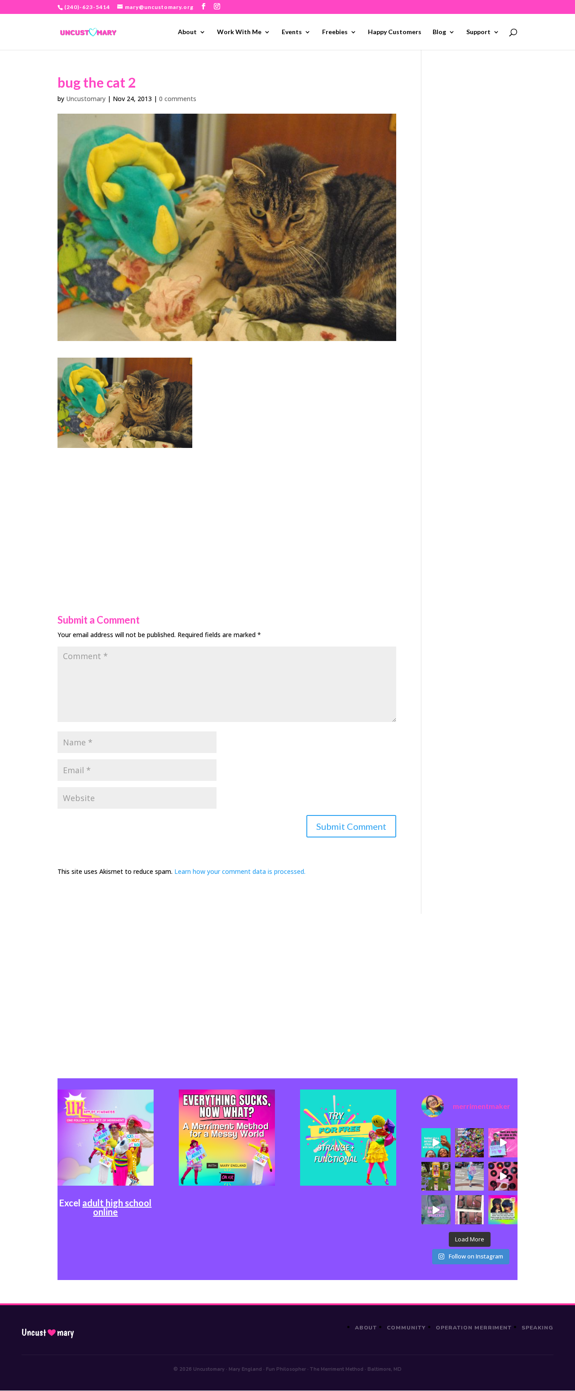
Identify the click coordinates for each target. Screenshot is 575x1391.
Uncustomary (86, 98)
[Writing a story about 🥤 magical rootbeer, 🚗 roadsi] (436, 1209)
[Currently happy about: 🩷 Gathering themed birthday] (436, 1176)
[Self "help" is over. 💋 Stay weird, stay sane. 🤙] (436, 1142)
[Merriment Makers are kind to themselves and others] (469, 1176)
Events (292, 32)
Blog (439, 32)
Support (478, 32)
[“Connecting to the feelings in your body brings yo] (469, 1209)
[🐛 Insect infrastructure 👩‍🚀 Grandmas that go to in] (503, 1209)
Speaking (537, 1327)
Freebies (335, 32)
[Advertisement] (227, 511)
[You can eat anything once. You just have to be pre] (503, 1142)
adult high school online (116, 1207)
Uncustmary (48, 1332)
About (187, 32)
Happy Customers (394, 32)
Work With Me (239, 32)
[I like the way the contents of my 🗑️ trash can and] (469, 1142)
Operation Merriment (474, 1327)
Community (406, 1327)
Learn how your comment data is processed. (239, 871)
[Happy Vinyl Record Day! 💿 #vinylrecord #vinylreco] (503, 1176)
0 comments (177, 98)
